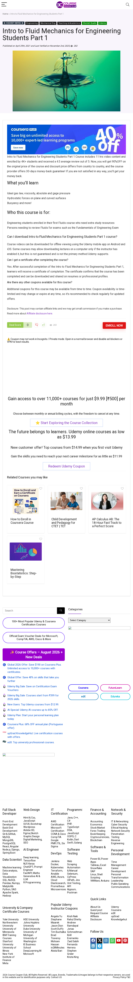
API (69, 886)
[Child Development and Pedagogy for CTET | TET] (66, 501)
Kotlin (70, 839)
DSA (69, 830)
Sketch (34, 833)
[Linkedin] (93, 946)
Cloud (54, 880)
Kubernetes (57, 867)
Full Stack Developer (9, 811)
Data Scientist (12, 859)
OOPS (70, 836)
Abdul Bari (56, 950)
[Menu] (4, 4)
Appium (71, 889)
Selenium (72, 873)
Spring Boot (9, 852)
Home (5, 14)
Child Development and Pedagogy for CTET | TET (64, 523)
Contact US (56, 977)
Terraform (56, 870)
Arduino (105, 880)
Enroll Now (114, 325)
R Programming (32, 882)
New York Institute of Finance (9, 956)
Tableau (94, 865)
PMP (53, 843)
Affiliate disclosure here (39, 313)
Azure (60, 876)
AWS (53, 876)
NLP (25, 863)
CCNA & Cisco (58, 834)
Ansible (55, 873)
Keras (31, 863)
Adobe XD (28, 830)
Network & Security (118, 811)
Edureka (115, 696)
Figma (26, 833)
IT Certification (59, 811)
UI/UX (26, 823)
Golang (78, 842)
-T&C (128, 977)
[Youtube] (119, 940)
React (6, 846)
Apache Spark (10, 892)
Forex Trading (97, 830)
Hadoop (7, 895)
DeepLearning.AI (32, 950)
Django (15, 849)
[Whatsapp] (112, 940)
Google (55, 840)
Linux (93, 874)
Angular (14, 846)
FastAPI (27, 873)
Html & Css (29, 817)
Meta (5, 963)
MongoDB (8, 840)
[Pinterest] (125, 940)
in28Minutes (57, 947)
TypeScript (73, 827)
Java (70, 817)
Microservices (58, 889)
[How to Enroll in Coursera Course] (26, 501)
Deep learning (30, 857)
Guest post (96, 910)
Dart (76, 839)
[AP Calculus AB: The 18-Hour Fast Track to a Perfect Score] (107, 501)
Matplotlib (8, 886)
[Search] (127, 4)
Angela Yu (56, 916)
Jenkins (55, 861)
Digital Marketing (32, 839)
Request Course (99, 913)
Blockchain (96, 840)
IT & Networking (119, 821)
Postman (72, 892)
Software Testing (73, 851)
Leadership (117, 880)
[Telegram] (99, 946)
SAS (13, 889)
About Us (95, 907)
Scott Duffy (57, 928)
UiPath (70, 880)
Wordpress (29, 827)
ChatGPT (28, 866)
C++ (76, 817)
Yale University (11, 919)
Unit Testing (73, 883)
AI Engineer (31, 849)
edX (83, 696)
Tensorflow (29, 860)
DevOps (56, 853)
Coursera (83, 687)
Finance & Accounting (98, 811)
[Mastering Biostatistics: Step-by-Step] (26, 552)
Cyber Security (119, 824)
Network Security (120, 830)
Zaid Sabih (73, 941)
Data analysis (10, 870)
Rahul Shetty (74, 919)
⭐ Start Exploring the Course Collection (66, 423)
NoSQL (12, 880)
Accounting (96, 821)
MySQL (6, 837)
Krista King (73, 957)
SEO (25, 842)
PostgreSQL (9, 843)
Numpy (16, 883)
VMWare (95, 880)
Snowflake (96, 868)
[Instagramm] (106, 940)
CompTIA (56, 837)
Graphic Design (31, 836)
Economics (96, 824)
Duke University (31, 928)
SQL (5, 880)
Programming (76, 810)
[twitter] (99, 940)
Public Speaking (119, 883)
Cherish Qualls (89, 23)
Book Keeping (97, 834)
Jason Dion (57, 925)
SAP (92, 871)
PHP (69, 823)
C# (68, 820)
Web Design (31, 810)
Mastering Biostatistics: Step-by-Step (24, 573)
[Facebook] (93, 940)
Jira (78, 880)
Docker (54, 864)
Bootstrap (36, 823)
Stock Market (97, 827)
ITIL (59, 843)
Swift (70, 842)
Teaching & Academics (69, 23)
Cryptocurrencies (99, 837)
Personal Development (120, 852)
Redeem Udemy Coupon (66, 466)
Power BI (95, 858)
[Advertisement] (66, 367)
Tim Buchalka (58, 932)
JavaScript (29, 820)
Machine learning (12, 867)
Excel (103, 865)
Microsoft (28, 953)
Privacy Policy (119, 977)
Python (6, 889)
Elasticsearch (58, 883)
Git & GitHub (9, 834)
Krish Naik (72, 916)
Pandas (7, 883)
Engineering (32, 23)
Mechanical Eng (48, 23)
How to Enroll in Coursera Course (22, 521)
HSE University (31, 919)
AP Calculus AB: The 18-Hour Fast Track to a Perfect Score (106, 523)
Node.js (7, 849)
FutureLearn (115, 687)
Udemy (102, 23)
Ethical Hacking (119, 827)
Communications (120, 887)
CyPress (71, 876)
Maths (36, 873)
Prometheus (58, 886)
